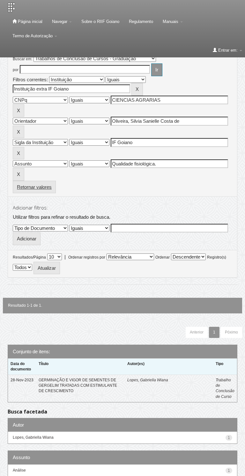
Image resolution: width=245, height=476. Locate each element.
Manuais (171, 21)
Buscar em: (22, 59)
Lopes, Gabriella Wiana (147, 380)
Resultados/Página (29, 257)
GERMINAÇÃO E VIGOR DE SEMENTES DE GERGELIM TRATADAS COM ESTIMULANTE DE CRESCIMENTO (78, 385)
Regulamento (141, 21)
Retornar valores (34, 187)
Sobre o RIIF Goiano (100, 21)
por (16, 70)
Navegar (60, 21)
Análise (19, 470)
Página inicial (29, 21)
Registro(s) (216, 257)
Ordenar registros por (86, 257)
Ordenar (162, 257)
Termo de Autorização (33, 35)
